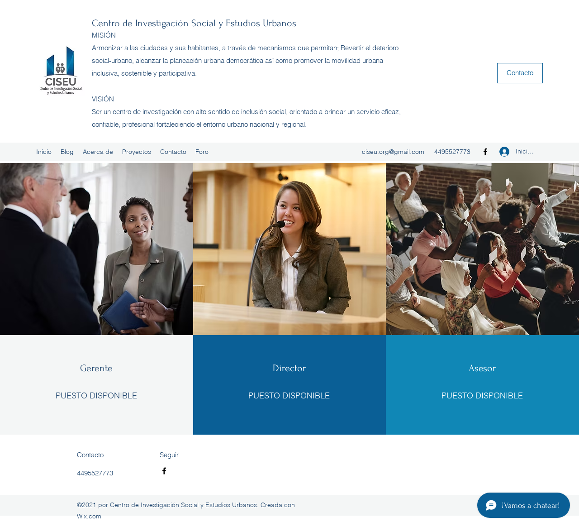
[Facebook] (485, 151)
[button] (520, 73)
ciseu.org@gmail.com (393, 152)
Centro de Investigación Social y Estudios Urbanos (194, 23)
